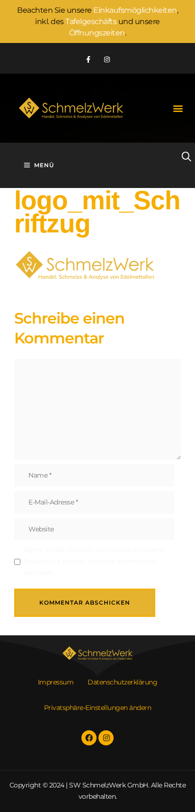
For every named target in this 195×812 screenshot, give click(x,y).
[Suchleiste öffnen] (178, 157)
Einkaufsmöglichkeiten (135, 10)
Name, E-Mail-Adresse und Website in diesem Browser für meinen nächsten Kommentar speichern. (93, 561)
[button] (178, 108)
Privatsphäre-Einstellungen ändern (97, 707)
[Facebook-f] (88, 59)
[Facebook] (89, 737)
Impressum (56, 682)
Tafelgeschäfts (90, 21)
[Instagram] (107, 59)
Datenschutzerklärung (122, 682)
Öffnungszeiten (97, 32)
